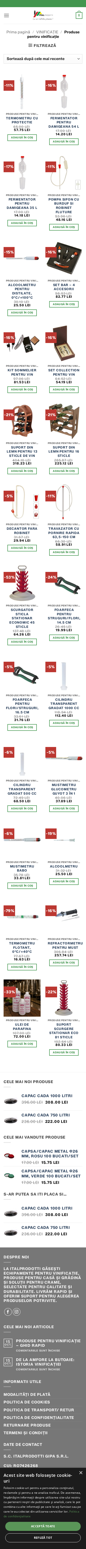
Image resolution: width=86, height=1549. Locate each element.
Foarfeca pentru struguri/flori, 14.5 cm (64, 616)
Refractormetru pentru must (65, 945)
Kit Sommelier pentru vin (22, 372)
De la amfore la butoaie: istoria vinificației (45, 1362)
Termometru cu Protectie (22, 120)
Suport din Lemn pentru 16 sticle (63, 451)
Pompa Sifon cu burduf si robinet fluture (63, 205)
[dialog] (43, 1508)
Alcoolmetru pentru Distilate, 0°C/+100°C (22, 291)
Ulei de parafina (22, 1027)
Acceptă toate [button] (43, 1526)
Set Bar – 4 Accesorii (64, 287)
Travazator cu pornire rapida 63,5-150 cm (63, 533)
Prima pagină (18, 32)
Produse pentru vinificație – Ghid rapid (48, 1343)
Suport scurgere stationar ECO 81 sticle (64, 1031)
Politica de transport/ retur (39, 1410)
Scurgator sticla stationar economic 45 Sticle (22, 618)
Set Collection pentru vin (64, 372)
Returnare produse (27, 1425)
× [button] (80, 1473)
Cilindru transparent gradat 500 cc (22, 789)
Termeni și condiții (26, 1433)
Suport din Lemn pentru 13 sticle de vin (22, 451)
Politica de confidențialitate (39, 1417)
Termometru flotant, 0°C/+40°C (22, 947)
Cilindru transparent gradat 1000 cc (63, 704)
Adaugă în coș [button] (22, 137)
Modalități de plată (27, 1394)
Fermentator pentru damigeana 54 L (63, 122)
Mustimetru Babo (22, 868)
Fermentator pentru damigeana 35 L (22, 203)
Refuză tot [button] (43, 1538)
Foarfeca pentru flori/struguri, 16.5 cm (22, 706)
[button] (7, 15)
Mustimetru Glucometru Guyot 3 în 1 (64, 789)
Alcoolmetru (64, 866)
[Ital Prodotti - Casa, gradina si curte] (43, 15)
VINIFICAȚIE (47, 32)
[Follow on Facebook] (8, 1312)
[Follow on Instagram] (17, 1312)
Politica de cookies (27, 1402)
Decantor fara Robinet (22, 531)
